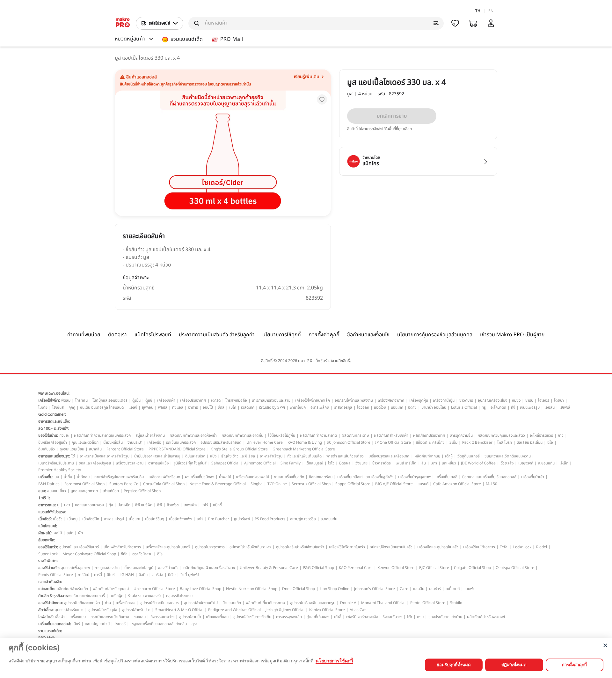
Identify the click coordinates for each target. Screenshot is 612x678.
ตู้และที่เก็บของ (318, 617)
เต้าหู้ (449, 456)
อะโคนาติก (498, 407)
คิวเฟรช (173, 505)
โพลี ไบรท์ (504, 442)
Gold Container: (52, 414)
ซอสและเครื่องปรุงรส (95, 463)
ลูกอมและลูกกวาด (84, 491)
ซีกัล (221, 407)
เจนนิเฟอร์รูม (530, 407)
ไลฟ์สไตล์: (46, 617)
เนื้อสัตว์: (45, 519)
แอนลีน (418, 589)
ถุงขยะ (64, 435)
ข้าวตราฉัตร (381, 463)
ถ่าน (108, 603)
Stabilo (456, 603)
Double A (348, 603)
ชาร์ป (529, 400)
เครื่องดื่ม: (45, 477)
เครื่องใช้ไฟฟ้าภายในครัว (347, 547)
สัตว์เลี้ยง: (46, 610)
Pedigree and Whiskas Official (234, 610)
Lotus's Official (464, 407)
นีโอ (550, 442)
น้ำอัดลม (83, 477)
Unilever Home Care (264, 442)
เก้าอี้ (337, 617)
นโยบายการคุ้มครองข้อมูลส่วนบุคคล (434, 335)
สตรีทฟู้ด (116, 596)
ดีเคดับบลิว (46, 449)
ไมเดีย (42, 407)
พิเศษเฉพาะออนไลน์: (53, 393)
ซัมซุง (516, 400)
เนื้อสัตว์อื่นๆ (154, 519)
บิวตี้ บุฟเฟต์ (189, 575)
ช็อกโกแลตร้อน (320, 477)
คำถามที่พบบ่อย (83, 335)
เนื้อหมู (72, 519)
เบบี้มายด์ (453, 589)
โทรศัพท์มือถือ (236, 400)
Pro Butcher (218, 519)
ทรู (484, 407)
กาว (561, 435)
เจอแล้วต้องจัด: (50, 582)
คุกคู (72, 407)
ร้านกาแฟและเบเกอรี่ (89, 596)
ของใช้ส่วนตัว (168, 568)
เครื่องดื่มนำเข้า (532, 477)
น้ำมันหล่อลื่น (113, 442)
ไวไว (331, 463)
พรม (420, 617)
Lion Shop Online (334, 589)
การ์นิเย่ (83, 575)
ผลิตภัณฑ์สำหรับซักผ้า (391, 435)
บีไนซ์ (111, 575)
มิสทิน (143, 575)
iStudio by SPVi (272, 407)
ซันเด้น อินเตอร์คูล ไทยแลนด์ (102, 407)
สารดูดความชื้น (461, 435)
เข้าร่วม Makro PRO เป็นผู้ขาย (512, 335)
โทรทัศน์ (81, 400)
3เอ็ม (453, 442)
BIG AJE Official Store (394, 484)
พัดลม (65, 400)
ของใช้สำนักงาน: (50, 603)
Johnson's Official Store (374, 589)
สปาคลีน (95, 449)
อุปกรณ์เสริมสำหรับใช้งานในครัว (300, 547)
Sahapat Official (225, 463)
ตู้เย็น (136, 400)
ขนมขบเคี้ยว (56, 491)
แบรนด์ (423, 484)
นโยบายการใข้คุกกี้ (334, 660)
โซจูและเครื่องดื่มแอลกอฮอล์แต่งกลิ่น (158, 624)
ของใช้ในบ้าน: (48, 435)
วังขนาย (361, 463)
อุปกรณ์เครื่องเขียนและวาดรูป (312, 603)
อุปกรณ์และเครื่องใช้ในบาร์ (79, 547)
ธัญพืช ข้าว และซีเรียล (238, 456)
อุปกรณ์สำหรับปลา (136, 610)
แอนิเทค (397, 407)
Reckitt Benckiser (477, 442)
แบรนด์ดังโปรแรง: (52, 512)
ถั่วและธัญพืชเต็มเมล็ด (304, 456)
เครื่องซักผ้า (166, 400)
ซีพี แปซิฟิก (143, 505)
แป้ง (213, 456)
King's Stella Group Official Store (239, 449)
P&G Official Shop (318, 568)
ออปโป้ (208, 407)
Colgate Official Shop (472, 568)
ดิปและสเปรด (195, 456)
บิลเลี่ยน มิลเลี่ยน (530, 442)
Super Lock (48, 554)
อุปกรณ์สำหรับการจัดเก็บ (252, 617)
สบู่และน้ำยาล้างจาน (150, 435)
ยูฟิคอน (147, 407)
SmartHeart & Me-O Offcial (179, 610)
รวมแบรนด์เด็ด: (50, 631)
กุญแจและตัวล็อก (85, 442)
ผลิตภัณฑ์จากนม (427, 456)
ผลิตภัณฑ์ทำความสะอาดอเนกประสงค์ (102, 435)
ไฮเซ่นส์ (58, 407)
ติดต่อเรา (117, 335)
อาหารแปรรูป (114, 519)
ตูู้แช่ (148, 400)
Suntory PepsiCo (123, 484)
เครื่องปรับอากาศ (193, 400)
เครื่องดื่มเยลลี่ (446, 477)
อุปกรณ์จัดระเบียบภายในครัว (391, 547)
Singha (257, 484)
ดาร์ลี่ (98, 575)
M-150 (491, 484)
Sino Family (290, 463)
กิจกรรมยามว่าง (162, 617)
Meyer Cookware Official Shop (89, 554)
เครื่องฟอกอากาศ (391, 400)
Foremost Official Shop (84, 484)
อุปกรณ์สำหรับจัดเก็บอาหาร (250, 547)
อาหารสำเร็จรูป (271, 456)
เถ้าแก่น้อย (111, 491)
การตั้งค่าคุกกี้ (324, 334)
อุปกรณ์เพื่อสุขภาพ (75, 568)
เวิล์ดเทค (247, 407)
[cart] (473, 23)
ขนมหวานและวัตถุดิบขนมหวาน (507, 456)
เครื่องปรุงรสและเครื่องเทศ (389, 456)
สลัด (70, 533)
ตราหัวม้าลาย (142, 554)
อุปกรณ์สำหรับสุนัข (102, 610)
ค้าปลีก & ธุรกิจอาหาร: (55, 596)
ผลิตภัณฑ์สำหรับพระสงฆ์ (486, 617)
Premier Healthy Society (59, 470)
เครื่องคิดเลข (125, 603)
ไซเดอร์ (120, 624)
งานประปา (134, 442)
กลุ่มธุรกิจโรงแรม (179, 596)
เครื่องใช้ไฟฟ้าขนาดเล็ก (312, 400)
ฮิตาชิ (412, 407)
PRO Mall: (46, 638)
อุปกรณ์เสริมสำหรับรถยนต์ (221, 442)
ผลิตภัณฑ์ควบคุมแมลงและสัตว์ (501, 435)
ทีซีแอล (177, 407)
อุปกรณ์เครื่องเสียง (492, 400)
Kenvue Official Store (395, 568)
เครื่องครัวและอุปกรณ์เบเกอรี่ (168, 547)
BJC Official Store (434, 568)
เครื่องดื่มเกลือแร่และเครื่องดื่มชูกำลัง (365, 477)
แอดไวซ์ (380, 407)
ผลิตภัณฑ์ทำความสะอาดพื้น (242, 435)
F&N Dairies (49, 484)
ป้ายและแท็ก (231, 603)
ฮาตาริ (193, 407)
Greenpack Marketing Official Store (304, 449)
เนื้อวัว (57, 519)
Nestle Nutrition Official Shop (251, 589)
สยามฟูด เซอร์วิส (303, 519)
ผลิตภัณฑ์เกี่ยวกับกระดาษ (265, 603)
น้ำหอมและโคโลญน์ (138, 568)
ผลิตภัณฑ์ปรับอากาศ (429, 435)
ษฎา (434, 463)
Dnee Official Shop (298, 589)
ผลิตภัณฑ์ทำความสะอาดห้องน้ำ (193, 435)
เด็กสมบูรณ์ (314, 463)
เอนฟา (469, 589)
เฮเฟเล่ (564, 407)
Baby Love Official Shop (200, 589)
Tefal (504, 547)
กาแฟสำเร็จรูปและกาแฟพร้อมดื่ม (119, 477)
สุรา (194, 624)
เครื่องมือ (154, 442)
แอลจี (132, 407)
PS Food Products (270, 519)
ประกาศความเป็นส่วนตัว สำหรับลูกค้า (217, 335)
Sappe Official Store (352, 484)
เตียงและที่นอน (217, 617)
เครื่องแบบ (77, 617)
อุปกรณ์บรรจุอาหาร (210, 547)
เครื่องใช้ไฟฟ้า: (49, 400)
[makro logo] (123, 23)
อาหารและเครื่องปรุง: (54, 456)
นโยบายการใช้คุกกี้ (281, 335)
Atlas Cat (358, 610)
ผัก (80, 533)
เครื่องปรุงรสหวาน (129, 463)
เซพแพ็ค (190, 505)
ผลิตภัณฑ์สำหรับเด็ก (72, 589)
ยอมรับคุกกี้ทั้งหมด (454, 664)
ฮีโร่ (160, 554)
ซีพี (159, 505)
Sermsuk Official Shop (311, 484)
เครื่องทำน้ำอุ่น (444, 400)
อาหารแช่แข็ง (158, 463)
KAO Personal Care (356, 568)
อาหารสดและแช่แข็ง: (54, 421)
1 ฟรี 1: (44, 498)
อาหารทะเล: (47, 505)
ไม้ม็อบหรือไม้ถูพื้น (281, 435)
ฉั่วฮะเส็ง (507, 463)
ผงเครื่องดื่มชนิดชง (199, 477)
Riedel (541, 547)
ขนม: (42, 491)
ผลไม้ (58, 533)
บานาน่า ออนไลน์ (433, 407)
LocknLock (522, 547)
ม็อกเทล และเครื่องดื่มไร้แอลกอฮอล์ (489, 477)
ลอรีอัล (157, 575)
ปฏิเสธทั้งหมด (514, 664)
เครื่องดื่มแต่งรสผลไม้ (252, 477)
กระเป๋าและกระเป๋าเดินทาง (110, 617)
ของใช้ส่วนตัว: (49, 568)
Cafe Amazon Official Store (457, 484)
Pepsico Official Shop (142, 491)
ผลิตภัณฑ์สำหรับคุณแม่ (111, 589)
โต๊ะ (409, 617)
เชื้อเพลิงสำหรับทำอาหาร (122, 547)
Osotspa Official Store (515, 568)
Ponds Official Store (55, 575)
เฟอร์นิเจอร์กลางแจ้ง (362, 617)
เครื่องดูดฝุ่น (418, 400)
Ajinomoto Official (260, 463)
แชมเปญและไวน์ (97, 624)
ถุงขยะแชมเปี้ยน (72, 449)
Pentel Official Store (427, 603)
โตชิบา (559, 400)
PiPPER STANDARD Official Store (177, 449)
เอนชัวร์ (435, 589)
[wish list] (455, 23)
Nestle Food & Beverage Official (217, 484)
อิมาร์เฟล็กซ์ (319, 407)
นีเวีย (172, 575)
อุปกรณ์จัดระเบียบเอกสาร (159, 603)
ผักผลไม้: (45, 533)
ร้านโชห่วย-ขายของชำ (144, 596)
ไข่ (73, 456)
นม (57, 477)
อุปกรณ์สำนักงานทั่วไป (201, 603)
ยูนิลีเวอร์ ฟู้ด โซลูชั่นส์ (190, 463)
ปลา (67, 505)
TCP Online (277, 484)
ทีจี (513, 407)
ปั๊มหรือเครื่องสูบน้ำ (52, 442)
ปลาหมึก (124, 505)
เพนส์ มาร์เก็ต (406, 463)
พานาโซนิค (298, 407)
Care (404, 589)
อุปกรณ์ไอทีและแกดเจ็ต (82, 603)
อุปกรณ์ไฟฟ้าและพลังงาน (354, 400)
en (490, 11)
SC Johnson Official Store (348, 442)
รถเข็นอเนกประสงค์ (181, 442)
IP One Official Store (393, 442)
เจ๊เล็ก (563, 463)
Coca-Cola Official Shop (164, 484)
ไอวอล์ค (363, 407)
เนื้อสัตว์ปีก (90, 519)
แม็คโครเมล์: (47, 526)
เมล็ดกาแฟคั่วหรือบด (164, 477)
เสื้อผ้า (60, 617)
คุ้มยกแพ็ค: (46, 540)
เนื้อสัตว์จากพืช (180, 519)
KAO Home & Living (305, 442)
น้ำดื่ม (68, 477)
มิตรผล (345, 463)
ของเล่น (140, 617)
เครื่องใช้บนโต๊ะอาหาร (479, 547)
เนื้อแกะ (134, 519)
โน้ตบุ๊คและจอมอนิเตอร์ (109, 400)
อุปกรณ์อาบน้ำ (190, 617)
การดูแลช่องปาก (107, 568)
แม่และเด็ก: (46, 589)
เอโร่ (204, 505)
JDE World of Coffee (478, 463)
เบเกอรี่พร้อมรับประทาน (56, 463)
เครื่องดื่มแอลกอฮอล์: (54, 624)
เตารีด (216, 400)
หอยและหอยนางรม (89, 505)
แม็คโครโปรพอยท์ (153, 335)
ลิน (423, 463)
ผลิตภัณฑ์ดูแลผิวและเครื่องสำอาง (209, 568)
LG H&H (127, 575)
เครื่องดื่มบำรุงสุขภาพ (414, 477)
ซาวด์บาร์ (466, 400)
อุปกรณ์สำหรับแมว (69, 610)
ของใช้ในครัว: (48, 547)
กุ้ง (111, 505)
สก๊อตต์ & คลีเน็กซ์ (430, 442)
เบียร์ (76, 624)
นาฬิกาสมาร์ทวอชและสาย (271, 400)
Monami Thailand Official (383, 603)
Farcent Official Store (125, 449)
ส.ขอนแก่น (546, 463)
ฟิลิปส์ (162, 407)
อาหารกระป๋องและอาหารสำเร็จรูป (104, 456)
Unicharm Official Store (154, 589)
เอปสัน (549, 407)
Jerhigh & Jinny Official (285, 610)
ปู (58, 505)
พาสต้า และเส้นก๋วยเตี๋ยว (345, 456)
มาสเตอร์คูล (343, 407)
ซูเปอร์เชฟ (242, 519)
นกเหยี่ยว (449, 463)
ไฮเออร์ (543, 400)
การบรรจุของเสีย (289, 617)
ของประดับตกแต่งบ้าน (445, 617)
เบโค (232, 407)
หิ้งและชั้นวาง (392, 617)
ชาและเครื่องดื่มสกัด (289, 477)
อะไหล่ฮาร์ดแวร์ (541, 435)
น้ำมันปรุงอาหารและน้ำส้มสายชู (157, 456)
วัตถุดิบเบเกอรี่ (468, 456)
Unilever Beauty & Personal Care (269, 568)
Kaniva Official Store (327, 610)
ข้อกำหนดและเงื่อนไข (368, 335)
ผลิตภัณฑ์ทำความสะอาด (318, 435)
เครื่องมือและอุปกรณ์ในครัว (437, 547)
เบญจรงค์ (525, 463)
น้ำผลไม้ (225, 477)
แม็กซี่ (217, 505)
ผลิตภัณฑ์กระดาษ (355, 435)
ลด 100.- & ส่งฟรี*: (53, 428)
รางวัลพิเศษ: (48, 561)
